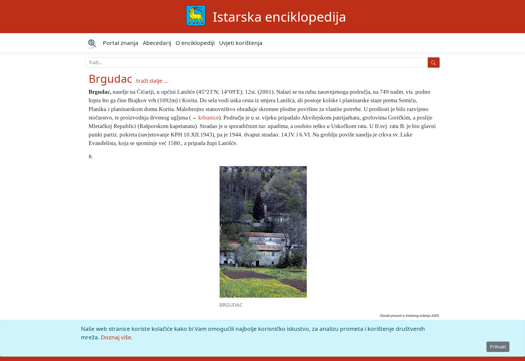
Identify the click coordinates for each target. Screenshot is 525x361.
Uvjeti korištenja (240, 43)
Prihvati (498, 347)
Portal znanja (120, 43)
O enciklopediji (195, 43)
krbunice (208, 117)
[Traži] (434, 62)
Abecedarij (157, 43)
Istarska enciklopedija (279, 16)
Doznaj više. (117, 337)
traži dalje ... (152, 80)
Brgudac (110, 78)
